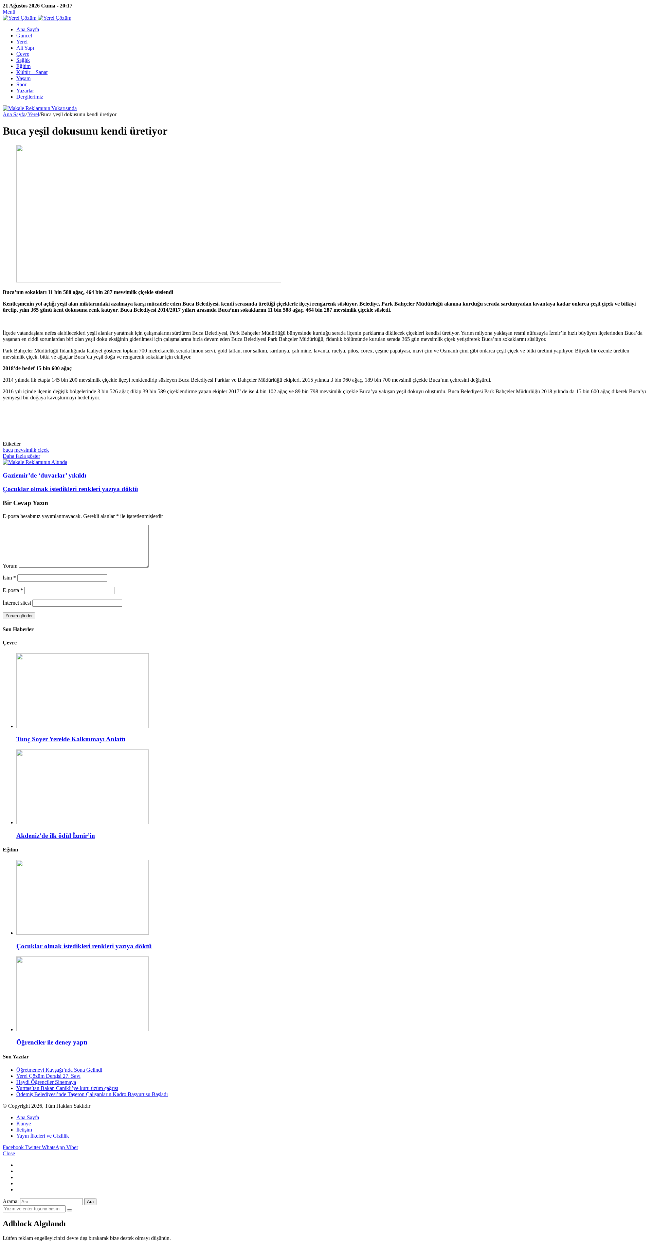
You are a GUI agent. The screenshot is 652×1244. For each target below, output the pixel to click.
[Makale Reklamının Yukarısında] (40, 108)
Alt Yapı (25, 48)
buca (8, 450)
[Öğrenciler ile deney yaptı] (82, 1029)
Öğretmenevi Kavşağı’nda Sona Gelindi (59, 1070)
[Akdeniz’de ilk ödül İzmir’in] (82, 822)
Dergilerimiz (29, 97)
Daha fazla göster (21, 456)
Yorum (10, 566)
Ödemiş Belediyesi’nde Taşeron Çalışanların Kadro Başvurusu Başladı (92, 1094)
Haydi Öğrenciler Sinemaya (46, 1082)
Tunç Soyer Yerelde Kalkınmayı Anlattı (70, 739)
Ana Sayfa (27, 29)
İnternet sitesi (17, 603)
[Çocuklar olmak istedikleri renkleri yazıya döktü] (82, 933)
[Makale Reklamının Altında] (35, 462)
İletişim (24, 1130)
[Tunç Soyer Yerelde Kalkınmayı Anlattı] (82, 726)
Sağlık (23, 60)
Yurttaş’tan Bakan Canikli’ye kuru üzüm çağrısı (67, 1088)
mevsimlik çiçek (31, 450)
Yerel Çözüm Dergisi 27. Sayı (48, 1076)
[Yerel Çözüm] (37, 18)
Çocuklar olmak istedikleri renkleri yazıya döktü (84, 946)
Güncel (24, 35)
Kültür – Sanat (32, 72)
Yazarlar (25, 90)
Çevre (22, 54)
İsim (9, 578)
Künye (23, 1123)
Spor (21, 84)
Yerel (22, 42)
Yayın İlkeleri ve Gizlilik (42, 1136)
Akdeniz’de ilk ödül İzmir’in (55, 835)
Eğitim (23, 66)
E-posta (13, 590)
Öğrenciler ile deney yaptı (51, 1042)
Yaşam (23, 78)
